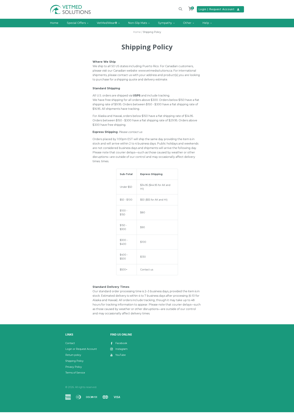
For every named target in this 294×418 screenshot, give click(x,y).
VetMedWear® (107, 23)
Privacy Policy (73, 366)
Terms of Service (75, 372)
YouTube (120, 354)
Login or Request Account (81, 349)
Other (187, 23)
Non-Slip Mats (137, 23)
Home (54, 23)
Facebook (121, 343)
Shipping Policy (74, 360)
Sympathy (165, 23)
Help (205, 23)
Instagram (121, 349)
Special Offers (76, 23)
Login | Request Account (219, 9)
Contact (70, 343)
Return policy (73, 354)
